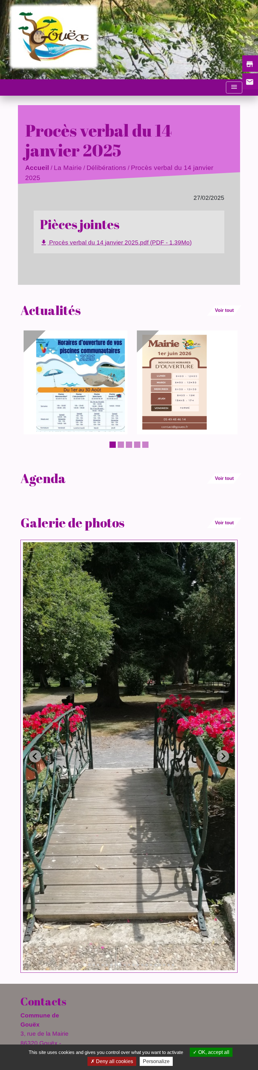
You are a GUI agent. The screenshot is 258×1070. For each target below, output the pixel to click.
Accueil (37, 168)
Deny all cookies (114, 1061)
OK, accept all (213, 1052)
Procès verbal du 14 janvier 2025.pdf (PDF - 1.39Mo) (116, 243)
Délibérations (106, 168)
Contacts (43, 1001)
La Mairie (68, 168)
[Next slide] (223, 756)
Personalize (156, 1061)
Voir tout (224, 310)
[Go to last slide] (35, 756)
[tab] (85, 965)
